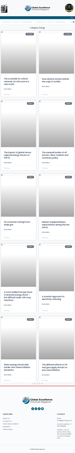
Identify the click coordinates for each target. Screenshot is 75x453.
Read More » (8, 89)
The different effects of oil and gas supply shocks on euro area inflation (54, 367)
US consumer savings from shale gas (17, 223)
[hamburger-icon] (72, 17)
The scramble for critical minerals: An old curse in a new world (16, 81)
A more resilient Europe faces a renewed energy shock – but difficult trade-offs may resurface (18, 296)
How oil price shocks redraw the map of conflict (55, 80)
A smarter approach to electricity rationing (53, 298)
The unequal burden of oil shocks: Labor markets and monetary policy (55, 155)
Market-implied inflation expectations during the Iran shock (55, 225)
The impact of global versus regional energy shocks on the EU (17, 155)
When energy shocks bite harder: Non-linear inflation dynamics (17, 367)
